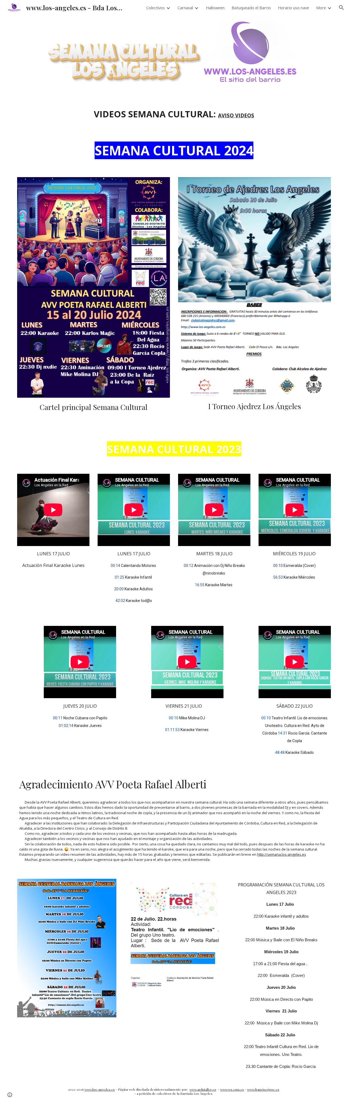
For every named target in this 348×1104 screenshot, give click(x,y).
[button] (341, 7)
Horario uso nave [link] (293, 7)
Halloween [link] (215, 7)
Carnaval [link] (185, 7)
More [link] (321, 7)
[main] (174, 114)
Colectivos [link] (155, 7)
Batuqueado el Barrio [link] (251, 7)
